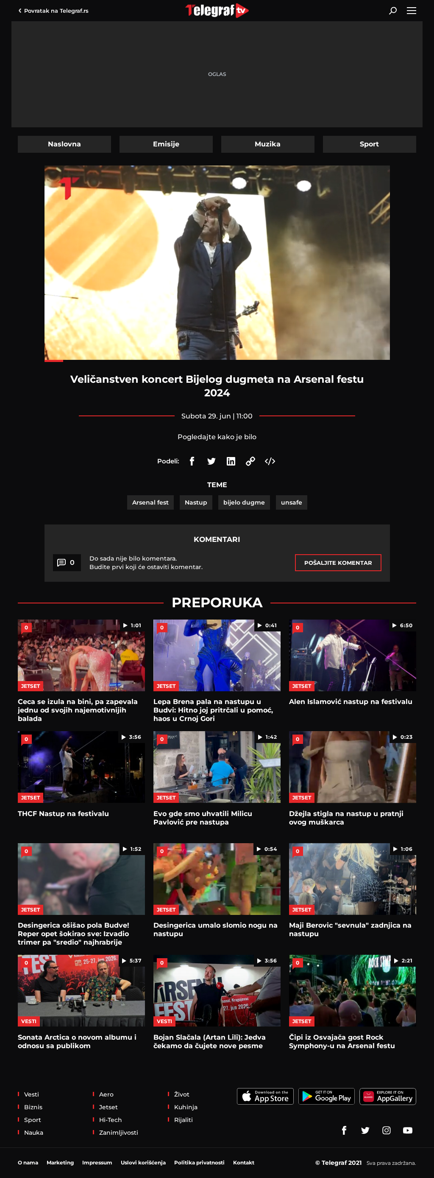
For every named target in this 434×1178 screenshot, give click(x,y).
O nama (28, 1162)
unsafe (291, 502)
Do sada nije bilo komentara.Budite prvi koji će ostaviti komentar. (146, 563)
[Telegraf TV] (407, 1130)
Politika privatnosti (199, 1162)
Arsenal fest (150, 502)
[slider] (217, 361)
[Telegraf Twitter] (365, 1130)
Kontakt (243, 1162)
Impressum (97, 1162)
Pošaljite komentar (338, 562)
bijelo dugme (244, 502)
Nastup (196, 502)
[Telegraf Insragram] (386, 1130)
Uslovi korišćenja (143, 1162)
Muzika (268, 144)
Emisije (166, 144)
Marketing (60, 1162)
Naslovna (64, 144)
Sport (369, 144)
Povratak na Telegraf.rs (56, 10)
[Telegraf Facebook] (344, 1130)
